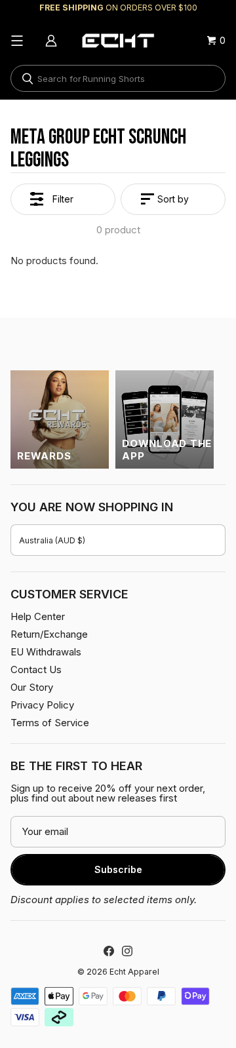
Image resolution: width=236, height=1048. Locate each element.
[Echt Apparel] (118, 41)
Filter (62, 198)
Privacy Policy (42, 705)
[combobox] (118, 78)
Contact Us (36, 669)
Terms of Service (49, 722)
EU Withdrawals (45, 652)
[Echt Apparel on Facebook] (109, 951)
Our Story (31, 687)
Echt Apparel (134, 972)
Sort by (173, 198)
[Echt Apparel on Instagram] (127, 951)
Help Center (37, 616)
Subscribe (118, 869)
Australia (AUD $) (52, 540)
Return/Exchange (49, 634)
